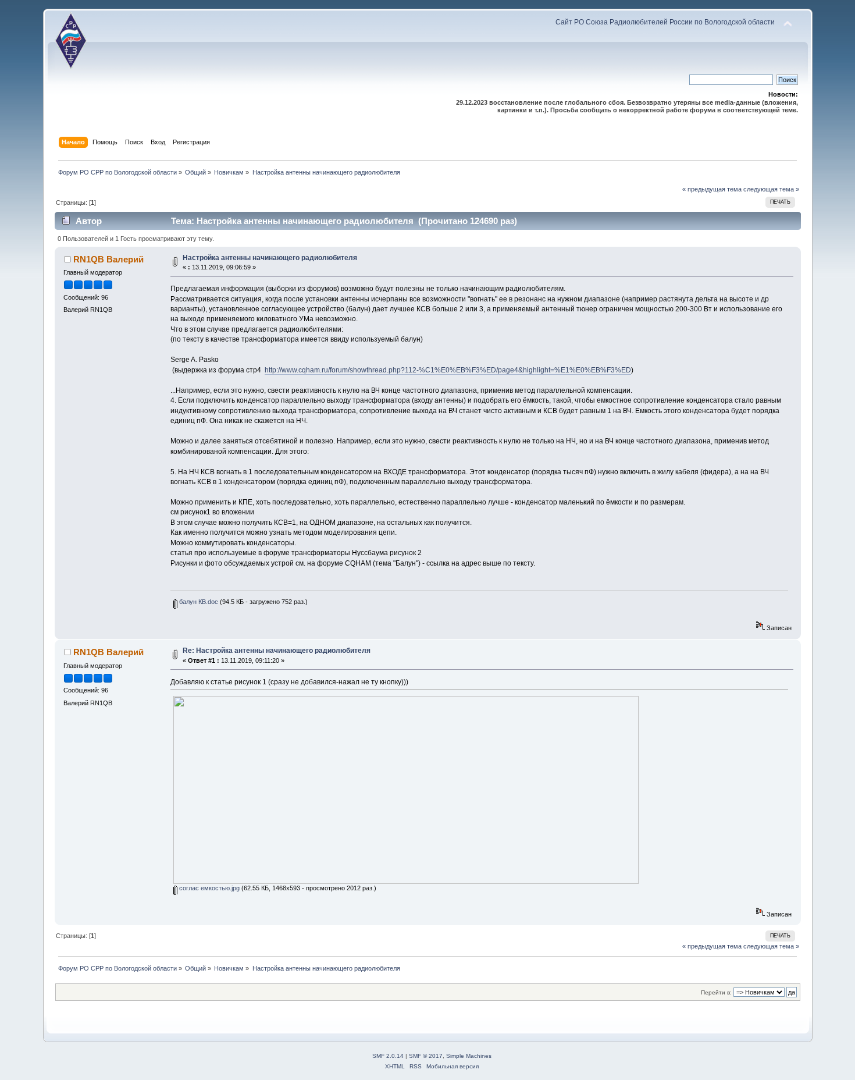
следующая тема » (771, 189)
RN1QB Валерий (108, 259)
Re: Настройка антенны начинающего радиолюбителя (276, 650)
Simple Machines (468, 1056)
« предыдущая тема (712, 189)
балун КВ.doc (197, 601)
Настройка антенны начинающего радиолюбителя (270, 258)
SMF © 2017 (426, 1056)
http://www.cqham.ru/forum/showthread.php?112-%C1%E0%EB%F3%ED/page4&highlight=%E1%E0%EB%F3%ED (448, 370)
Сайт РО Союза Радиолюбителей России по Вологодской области (665, 22)
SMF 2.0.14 (388, 1056)
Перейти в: (716, 992)
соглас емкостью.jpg (208, 887)
